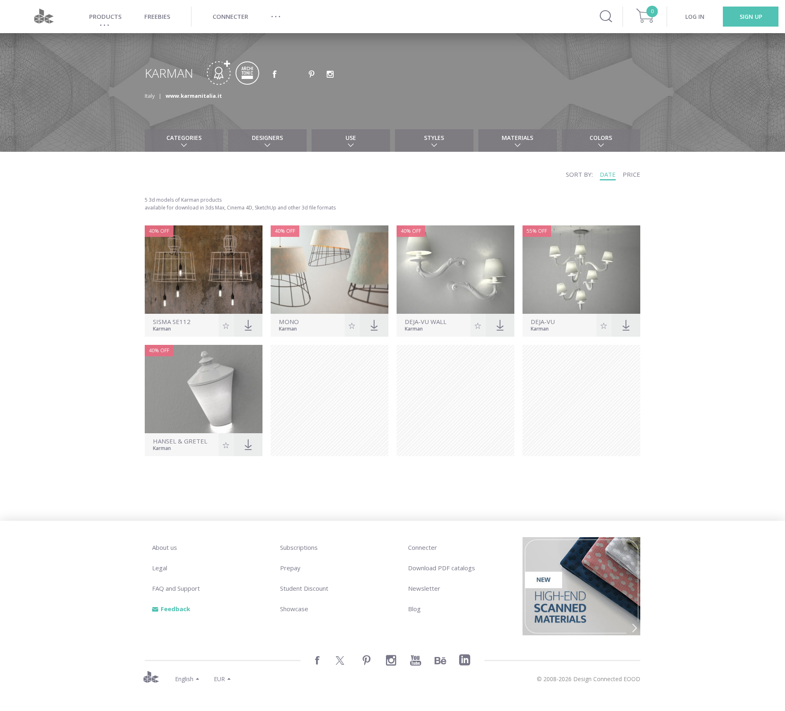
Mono (289, 322)
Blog (414, 609)
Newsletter (424, 588)
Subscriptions (299, 547)
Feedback (175, 609)
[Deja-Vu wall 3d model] (455, 269)
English (184, 679)
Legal (159, 568)
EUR (219, 679)
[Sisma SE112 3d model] (203, 269)
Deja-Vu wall (425, 322)
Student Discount (304, 588)
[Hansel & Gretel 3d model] (203, 389)
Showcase (294, 609)
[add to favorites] (226, 325)
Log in (694, 16)
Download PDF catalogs (441, 568)
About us (164, 547)
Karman (162, 329)
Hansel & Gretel (180, 441)
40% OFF (159, 230)
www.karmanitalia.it (194, 95)
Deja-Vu (543, 322)
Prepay (290, 568)
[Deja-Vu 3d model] (581, 269)
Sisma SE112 (172, 322)
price (631, 174)
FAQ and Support (176, 588)
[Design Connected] (44, 16)
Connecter (422, 547)
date (608, 174)
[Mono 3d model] (329, 269)
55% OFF (537, 230)
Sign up (751, 16)
